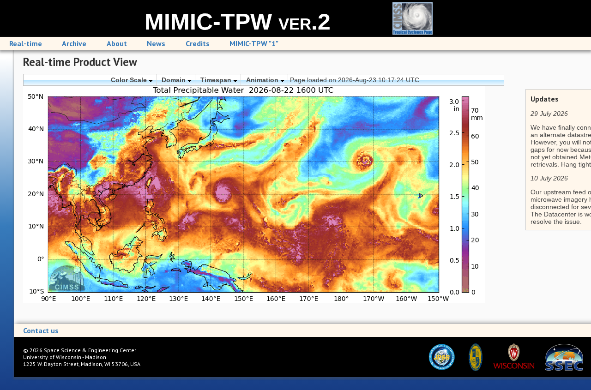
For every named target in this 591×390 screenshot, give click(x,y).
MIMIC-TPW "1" (253, 43)
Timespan (216, 80)
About (117, 43)
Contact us (41, 330)
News (156, 43)
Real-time (25, 43)
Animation (263, 80)
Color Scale (130, 80)
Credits (198, 43)
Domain (174, 80)
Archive (74, 43)
